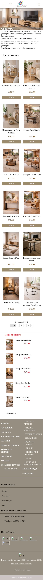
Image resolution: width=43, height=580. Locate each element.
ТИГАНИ (29, 448)
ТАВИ (28, 458)
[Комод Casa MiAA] (11, 202)
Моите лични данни (22, 570)
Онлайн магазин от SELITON (21, 578)
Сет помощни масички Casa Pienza (32, 303)
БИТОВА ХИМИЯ (10, 469)
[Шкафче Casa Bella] (11, 288)
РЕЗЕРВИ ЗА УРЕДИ (33, 434)
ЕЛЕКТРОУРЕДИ (29, 469)
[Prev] (4, 19)
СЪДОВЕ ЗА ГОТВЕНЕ (29, 443)
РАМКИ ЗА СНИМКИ (10, 445)
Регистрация (6, 501)
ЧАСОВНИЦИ (7, 428)
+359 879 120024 (18, 521)
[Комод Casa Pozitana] (11, 71)
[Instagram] (9, 526)
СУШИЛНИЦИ (31, 438)
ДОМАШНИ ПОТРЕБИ (10, 465)
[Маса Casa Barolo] (11, 160)
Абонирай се (11, 413)
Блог (3, 505)
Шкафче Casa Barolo (32, 174)
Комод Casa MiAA (11, 216)
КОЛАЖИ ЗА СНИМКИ (6, 451)
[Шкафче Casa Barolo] (32, 160)
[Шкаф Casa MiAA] (11, 244)
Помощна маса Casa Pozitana (32, 87)
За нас (4, 491)
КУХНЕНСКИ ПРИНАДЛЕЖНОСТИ (32, 463)
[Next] (39, 19)
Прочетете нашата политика (21, 564)
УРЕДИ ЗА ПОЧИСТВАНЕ (30, 429)
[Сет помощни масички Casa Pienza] (32, 288)
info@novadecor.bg (18, 516)
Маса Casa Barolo (11, 174)
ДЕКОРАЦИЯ (6, 456)
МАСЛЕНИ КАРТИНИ (10, 437)
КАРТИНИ (5, 441)
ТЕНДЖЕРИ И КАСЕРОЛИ (31, 453)
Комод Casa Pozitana (11, 86)
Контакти (5, 496)
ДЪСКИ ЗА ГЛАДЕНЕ (29, 423)
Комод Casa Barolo (32, 130)
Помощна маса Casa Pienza (32, 259)
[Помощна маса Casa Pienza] (32, 244)
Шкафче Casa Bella (11, 302)
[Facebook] (4, 526)
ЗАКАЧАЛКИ (27, 473)
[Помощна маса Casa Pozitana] (32, 71)
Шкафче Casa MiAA (32, 216)
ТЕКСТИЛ (5, 461)
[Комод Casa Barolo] (32, 116)
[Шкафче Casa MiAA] (32, 202)
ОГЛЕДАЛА (6, 432)
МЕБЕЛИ (5, 423)
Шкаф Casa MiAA (11, 258)
